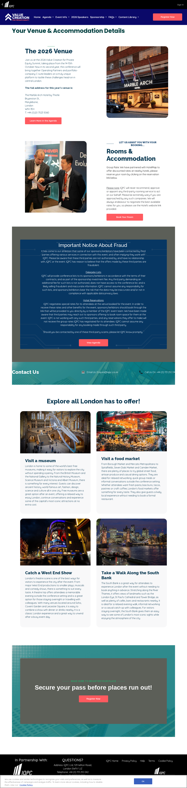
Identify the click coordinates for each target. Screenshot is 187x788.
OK (143, 781)
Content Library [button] (127, 17)
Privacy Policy (129, 760)
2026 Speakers (79, 17)
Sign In (180, 4)
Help (142, 760)
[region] (93, 781)
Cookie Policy (165, 760)
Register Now (93, 698)
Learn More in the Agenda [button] (43, 120)
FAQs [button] (112, 17)
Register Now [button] (168, 17)
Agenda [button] (47, 17)
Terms (151, 760)
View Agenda (93, 342)
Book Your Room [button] (124, 217)
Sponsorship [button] (97, 17)
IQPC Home (112, 760)
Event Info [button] (62, 17)
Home (37, 17)
